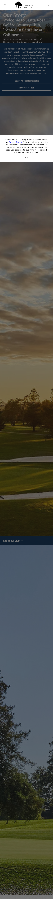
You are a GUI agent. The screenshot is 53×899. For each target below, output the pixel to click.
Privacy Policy (15, 142)
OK (26, 157)
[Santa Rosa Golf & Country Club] (26, 5)
